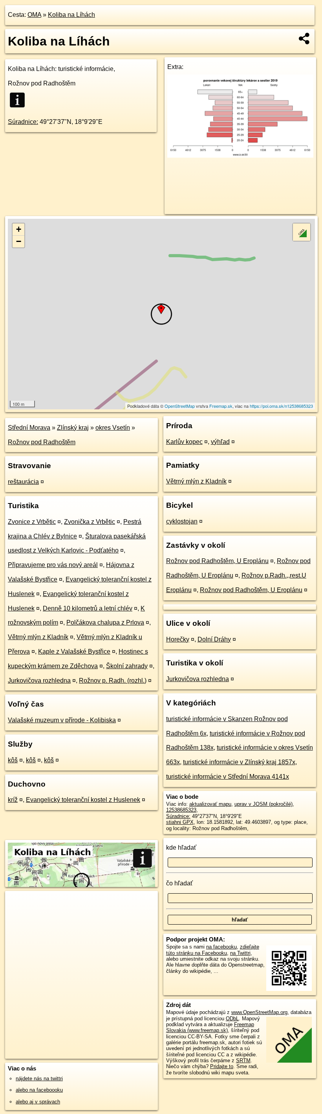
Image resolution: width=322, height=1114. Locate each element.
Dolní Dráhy (214, 639)
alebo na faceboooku (39, 1090)
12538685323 (181, 810)
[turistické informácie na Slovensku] (19, 100)
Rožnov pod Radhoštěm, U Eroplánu (217, 561)
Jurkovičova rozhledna (39, 680)
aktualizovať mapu (210, 804)
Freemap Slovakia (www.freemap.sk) (210, 1027)
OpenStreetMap (180, 406)
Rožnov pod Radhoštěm (41, 442)
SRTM (243, 1060)
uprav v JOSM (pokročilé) (263, 804)
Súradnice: (23, 121)
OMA (34, 14)
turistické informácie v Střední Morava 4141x (227, 776)
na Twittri (240, 953)
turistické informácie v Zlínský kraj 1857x (239, 762)
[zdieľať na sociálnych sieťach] (304, 38)
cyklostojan (182, 521)
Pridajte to (221, 1066)
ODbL (232, 1018)
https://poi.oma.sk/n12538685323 (281, 406)
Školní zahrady (127, 666)
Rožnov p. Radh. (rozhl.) (112, 680)
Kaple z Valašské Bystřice (74, 651)
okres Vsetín (112, 427)
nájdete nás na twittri (39, 1078)
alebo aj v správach (38, 1102)
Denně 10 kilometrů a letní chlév (87, 608)
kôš (13, 760)
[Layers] (301, 232)
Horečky (177, 639)
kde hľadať (181, 847)
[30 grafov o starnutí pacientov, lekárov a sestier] (240, 155)
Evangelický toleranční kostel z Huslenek (83, 799)
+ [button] (18, 229)
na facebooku (221, 947)
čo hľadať (179, 883)
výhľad (220, 441)
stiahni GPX (180, 822)
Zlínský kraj (73, 427)
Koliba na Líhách (71, 14)
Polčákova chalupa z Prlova (105, 622)
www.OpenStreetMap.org (259, 1012)
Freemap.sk (220, 406)
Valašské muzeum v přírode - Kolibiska (62, 720)
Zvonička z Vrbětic (89, 521)
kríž (13, 799)
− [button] (18, 241)
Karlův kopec (184, 441)
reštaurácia (23, 481)
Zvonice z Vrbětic (32, 521)
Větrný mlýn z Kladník (38, 637)
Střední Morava (29, 427)
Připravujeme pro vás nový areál (53, 565)
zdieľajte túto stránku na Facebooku (212, 950)
